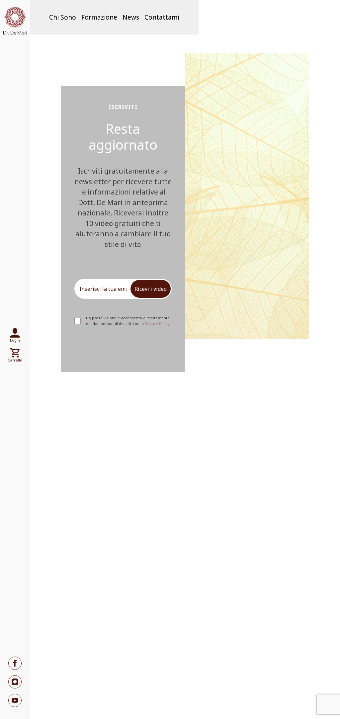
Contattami (161, 17)
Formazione (99, 17)
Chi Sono (62, 17)
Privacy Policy (157, 323)
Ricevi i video (150, 288)
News (131, 17)
